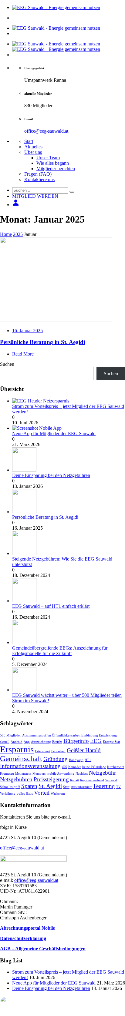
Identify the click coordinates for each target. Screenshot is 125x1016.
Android (16, 741)
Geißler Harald (84, 750)
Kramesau (7, 773)
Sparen (29, 786)
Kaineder (74, 767)
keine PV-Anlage (94, 767)
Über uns (33, 152)
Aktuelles (33, 146)
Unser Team (48, 157)
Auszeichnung (41, 741)
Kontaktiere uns (39, 179)
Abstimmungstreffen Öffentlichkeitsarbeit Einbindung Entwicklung (69, 735)
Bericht (57, 741)
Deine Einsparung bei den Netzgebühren (51, 475)
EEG (96, 741)
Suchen (7, 364)
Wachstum (58, 793)
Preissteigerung (51, 779)
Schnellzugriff (10, 787)
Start (28, 141)
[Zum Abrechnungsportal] (15, 204)
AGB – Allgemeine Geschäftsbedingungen (43, 948)
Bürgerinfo (76, 741)
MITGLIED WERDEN (35, 196)
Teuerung (104, 786)
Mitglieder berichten (55, 168)
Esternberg (42, 751)
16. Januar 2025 (27, 330)
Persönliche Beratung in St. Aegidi (42, 342)
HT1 (88, 760)
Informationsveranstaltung (30, 766)
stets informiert (81, 787)
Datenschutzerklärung (23, 938)
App (27, 741)
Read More (23, 353)
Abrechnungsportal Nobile (27, 928)
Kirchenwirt (115, 767)
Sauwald (111, 780)
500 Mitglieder (10, 735)
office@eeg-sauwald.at (46, 131)
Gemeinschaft (21, 758)
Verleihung (7, 793)
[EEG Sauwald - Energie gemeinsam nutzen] (56, 7)
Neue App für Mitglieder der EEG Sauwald (54, 433)
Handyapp (76, 760)
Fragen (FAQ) (38, 174)
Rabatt (74, 780)
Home (6, 234)
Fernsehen (58, 751)
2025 (18, 234)
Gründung (55, 759)
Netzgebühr (102, 772)
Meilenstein (23, 773)
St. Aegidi (50, 786)
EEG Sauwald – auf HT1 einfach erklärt (51, 606)
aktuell (4, 741)
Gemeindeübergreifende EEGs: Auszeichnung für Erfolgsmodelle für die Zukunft (59, 650)
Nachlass (82, 773)
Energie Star (111, 741)
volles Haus (25, 793)
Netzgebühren (16, 779)
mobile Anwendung (60, 773)
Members (39, 773)
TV (118, 787)
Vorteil (41, 792)
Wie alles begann (52, 163)
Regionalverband (92, 780)
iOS (64, 767)
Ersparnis (17, 749)
